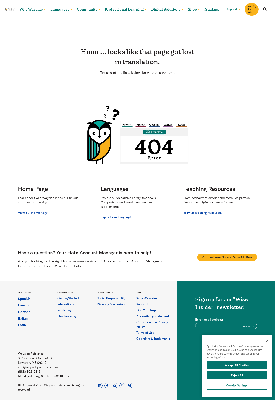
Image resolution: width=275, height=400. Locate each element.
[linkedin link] (100, 385)
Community (87, 9)
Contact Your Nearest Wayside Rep (227, 257)
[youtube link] (114, 385)
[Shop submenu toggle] (197, 9)
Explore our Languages (116, 217)
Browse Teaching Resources (202, 213)
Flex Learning (66, 316)
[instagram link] (122, 385)
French (23, 305)
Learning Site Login (251, 9)
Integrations (65, 304)
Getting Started (68, 298)
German (24, 311)
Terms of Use (145, 332)
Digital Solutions (165, 9)
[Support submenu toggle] (237, 9)
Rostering (64, 310)
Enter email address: (209, 319)
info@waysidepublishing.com (38, 367)
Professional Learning (124, 9)
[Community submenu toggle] (97, 9)
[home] (10, 9)
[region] (237, 366)
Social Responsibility (111, 298)
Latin (22, 325)
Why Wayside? (146, 298)
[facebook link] (107, 385)
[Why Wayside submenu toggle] (43, 9)
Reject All (237, 375)
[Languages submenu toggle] (69, 9)
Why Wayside (31, 9)
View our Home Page (33, 213)
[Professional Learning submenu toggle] (144, 9)
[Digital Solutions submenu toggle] (180, 9)
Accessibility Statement (152, 316)
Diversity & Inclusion (111, 304)
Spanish (24, 298)
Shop (192, 9)
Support (232, 9)
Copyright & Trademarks (153, 338)
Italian (23, 318)
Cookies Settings (237, 385)
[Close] (267, 341)
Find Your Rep (146, 310)
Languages (59, 9)
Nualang (211, 9)
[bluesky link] (129, 385)
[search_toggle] (265, 9)
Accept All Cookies (237, 365)
